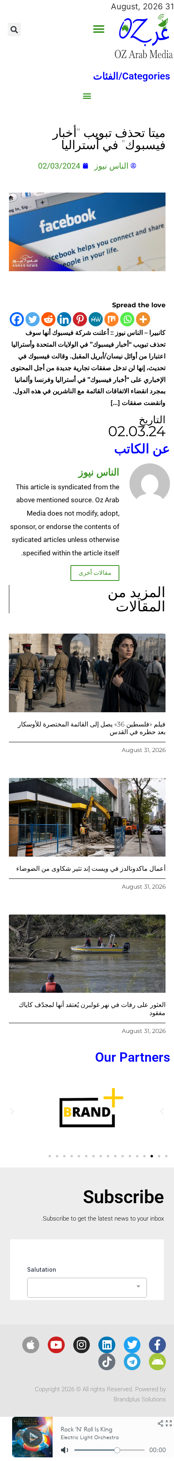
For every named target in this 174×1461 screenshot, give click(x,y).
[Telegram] (132, 1361)
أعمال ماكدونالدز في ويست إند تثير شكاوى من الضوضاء (91, 868)
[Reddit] (48, 319)
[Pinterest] (80, 319)
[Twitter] (32, 319)
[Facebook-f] (157, 1345)
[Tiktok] (106, 1361)
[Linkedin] (64, 319)
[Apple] (30, 1345)
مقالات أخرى (95, 572)
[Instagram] (81, 1345)
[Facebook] (17, 319)
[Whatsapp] (127, 319)
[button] (99, 29)
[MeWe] (96, 319)
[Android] (157, 1361)
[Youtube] (56, 1345)
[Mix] (111, 319)
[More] (143, 319)
